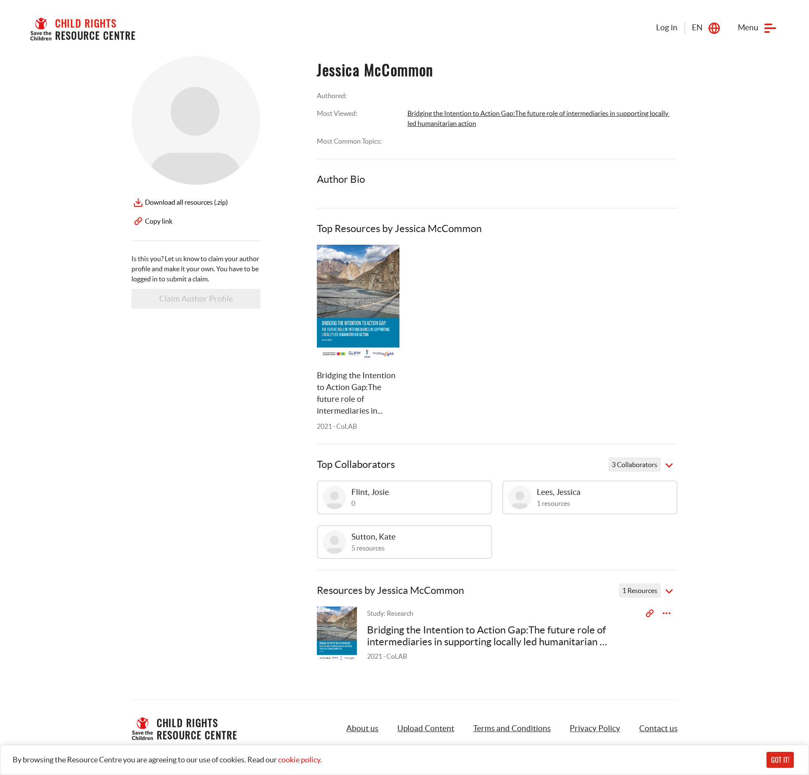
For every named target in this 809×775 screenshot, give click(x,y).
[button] (425, 729)
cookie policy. (300, 759)
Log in (667, 27)
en (697, 27)
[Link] (382, 261)
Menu (748, 27)
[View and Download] (666, 613)
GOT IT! (780, 760)
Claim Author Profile (196, 298)
